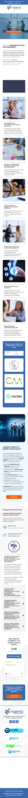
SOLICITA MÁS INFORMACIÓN (14, 31)
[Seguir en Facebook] (10, 721)
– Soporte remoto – (19, 1)
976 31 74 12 (12, 526)
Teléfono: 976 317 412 (9, 1)
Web (16, 354)
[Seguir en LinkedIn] (17, 721)
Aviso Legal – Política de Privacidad (14, 791)
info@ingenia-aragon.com (14, 3)
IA (6, 354)
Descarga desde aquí (14, 536)
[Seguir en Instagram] (14, 721)
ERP (16, 352)
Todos (8, 352)
